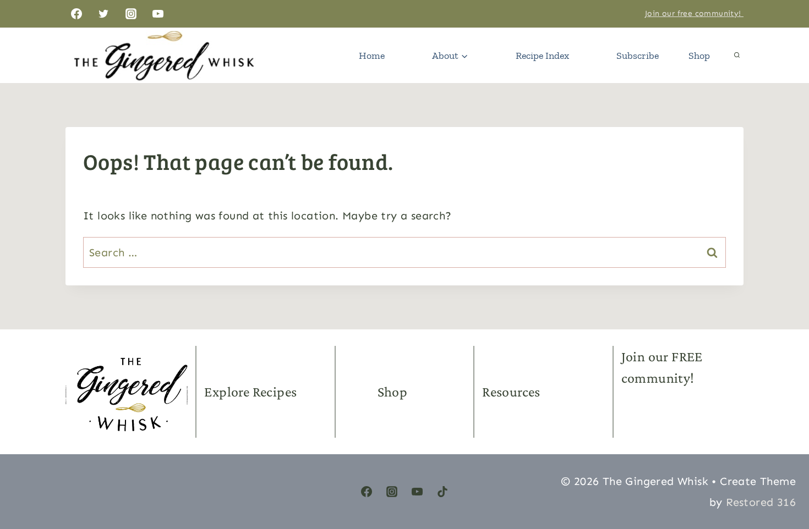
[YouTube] (158, 14)
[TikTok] (442, 492)
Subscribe (637, 55)
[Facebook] (76, 14)
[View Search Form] (737, 55)
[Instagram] (131, 14)
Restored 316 (761, 502)
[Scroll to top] (781, 469)
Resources (511, 392)
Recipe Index (542, 55)
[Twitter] (103, 14)
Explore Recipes (250, 392)
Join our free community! (694, 13)
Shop (699, 55)
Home (372, 55)
